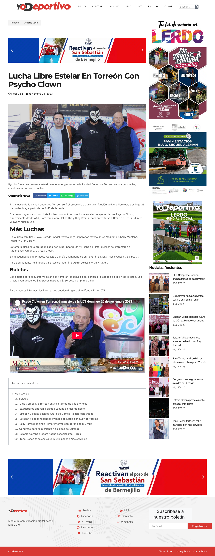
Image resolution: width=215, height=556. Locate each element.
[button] (12, 50)
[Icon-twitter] (15, 533)
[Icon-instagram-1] (20, 533)
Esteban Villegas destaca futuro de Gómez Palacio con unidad (56, 413)
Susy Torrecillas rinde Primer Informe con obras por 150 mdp (56, 423)
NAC (128, 6)
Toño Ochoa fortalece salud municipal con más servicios (53, 438)
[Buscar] (196, 7)
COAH (168, 6)
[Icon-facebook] (9, 533)
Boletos (23, 398)
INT (140, 6)
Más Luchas (22, 393)
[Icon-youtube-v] (25, 533)
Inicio (81, 6)
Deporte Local (31, 22)
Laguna (114, 6)
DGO (151, 6)
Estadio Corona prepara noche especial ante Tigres (50, 433)
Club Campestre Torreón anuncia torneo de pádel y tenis (53, 403)
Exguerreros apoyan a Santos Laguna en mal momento (52, 408)
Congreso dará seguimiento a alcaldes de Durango (49, 428)
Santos (97, 6)
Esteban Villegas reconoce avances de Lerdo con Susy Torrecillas (59, 418)
